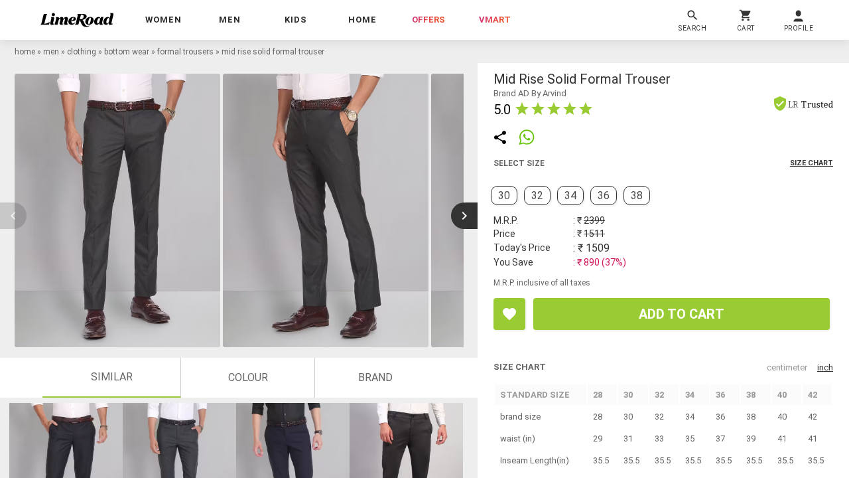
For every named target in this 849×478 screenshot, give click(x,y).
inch (825, 367)
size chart (811, 163)
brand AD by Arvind (529, 93)
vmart (495, 20)
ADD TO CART (681, 314)
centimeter (787, 367)
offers (428, 20)
